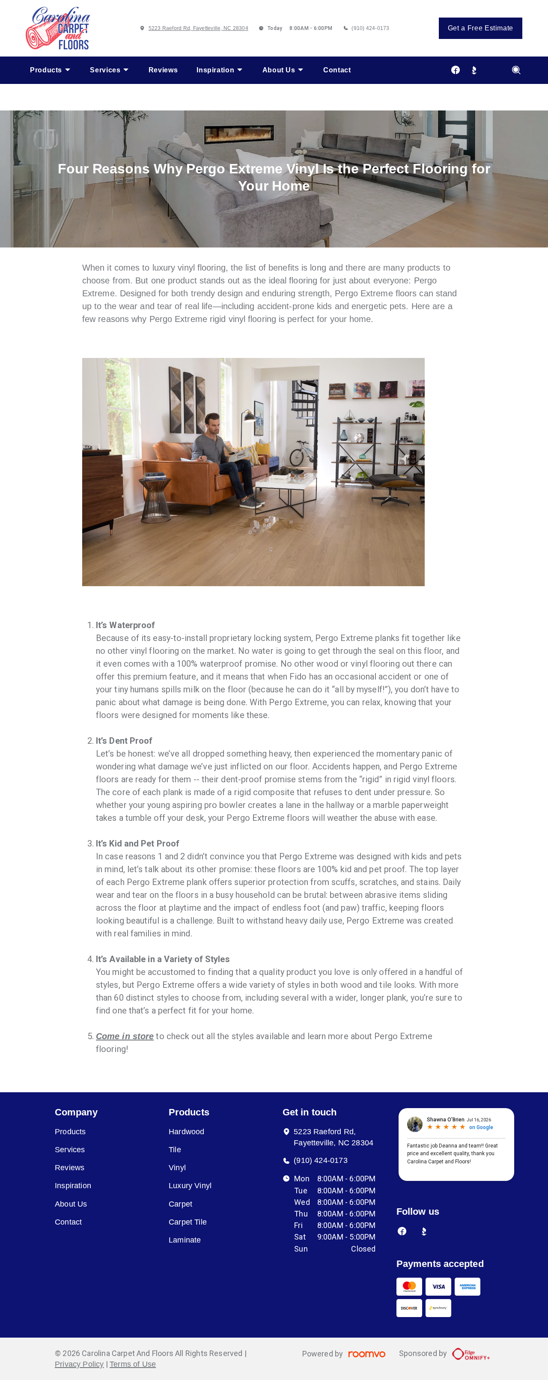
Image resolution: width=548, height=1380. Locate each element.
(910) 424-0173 (370, 28)
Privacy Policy (79, 1364)
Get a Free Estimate (480, 28)
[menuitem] (50, 70)
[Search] (516, 70)
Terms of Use (133, 1364)
